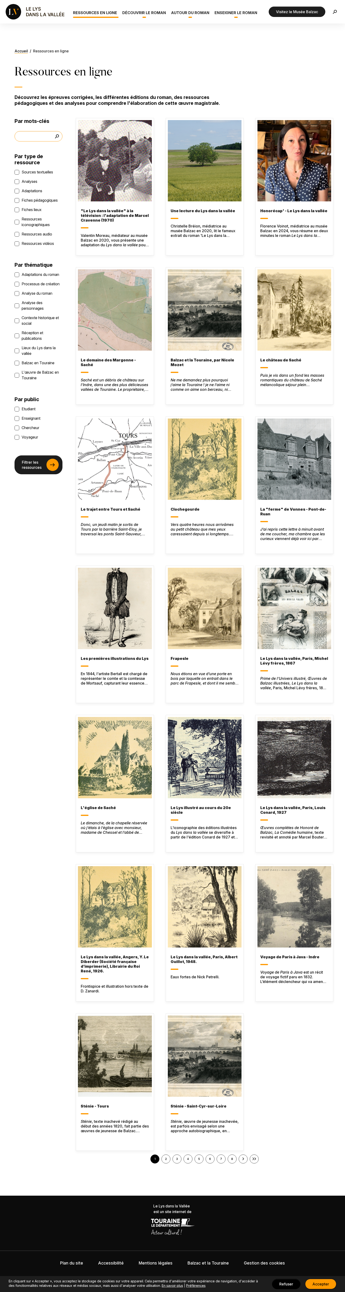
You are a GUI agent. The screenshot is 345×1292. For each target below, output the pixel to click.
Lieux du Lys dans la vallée (39, 350)
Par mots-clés (32, 121)
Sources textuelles (37, 172)
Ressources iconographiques (36, 222)
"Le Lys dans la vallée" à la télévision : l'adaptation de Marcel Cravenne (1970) (115, 215)
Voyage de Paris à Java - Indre (289, 957)
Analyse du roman (37, 293)
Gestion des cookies (264, 1263)
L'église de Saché (98, 807)
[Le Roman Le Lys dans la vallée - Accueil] (36, 12)
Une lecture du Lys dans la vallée (203, 210)
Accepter (320, 1284)
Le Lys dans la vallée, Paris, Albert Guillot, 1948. (204, 959)
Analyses (29, 181)
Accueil (21, 51)
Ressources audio (37, 234)
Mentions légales (155, 1263)
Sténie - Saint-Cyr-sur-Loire (198, 1106)
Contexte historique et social (40, 320)
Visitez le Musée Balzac (297, 11)
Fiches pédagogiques (40, 200)
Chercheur (30, 427)
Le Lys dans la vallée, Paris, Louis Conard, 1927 (293, 810)
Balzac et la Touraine (208, 1263)
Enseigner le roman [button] (236, 12)
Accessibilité (111, 1263)
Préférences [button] (196, 1286)
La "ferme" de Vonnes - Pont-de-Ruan (293, 511)
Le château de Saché (280, 360)
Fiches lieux (32, 209)
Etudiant (28, 409)
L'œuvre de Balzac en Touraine (40, 375)
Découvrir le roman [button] (144, 12)
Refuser (286, 1284)
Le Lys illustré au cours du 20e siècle (201, 810)
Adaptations (32, 190)
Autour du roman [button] (190, 12)
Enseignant (31, 418)
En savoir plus (172, 1286)
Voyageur (30, 437)
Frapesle (179, 658)
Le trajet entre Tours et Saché (110, 509)
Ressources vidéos (38, 243)
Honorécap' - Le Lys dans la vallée (293, 210)
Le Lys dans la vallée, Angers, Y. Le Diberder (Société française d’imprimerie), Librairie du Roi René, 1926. (115, 964)
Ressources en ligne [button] (95, 12)
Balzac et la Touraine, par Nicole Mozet (202, 362)
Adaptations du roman (40, 274)
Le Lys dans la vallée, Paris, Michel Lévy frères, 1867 (294, 661)
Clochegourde (185, 509)
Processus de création (41, 284)
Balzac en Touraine (38, 362)
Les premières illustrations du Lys (115, 658)
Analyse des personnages (33, 305)
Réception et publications (32, 335)
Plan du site (71, 1263)
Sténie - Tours (95, 1106)
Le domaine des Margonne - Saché (108, 362)
